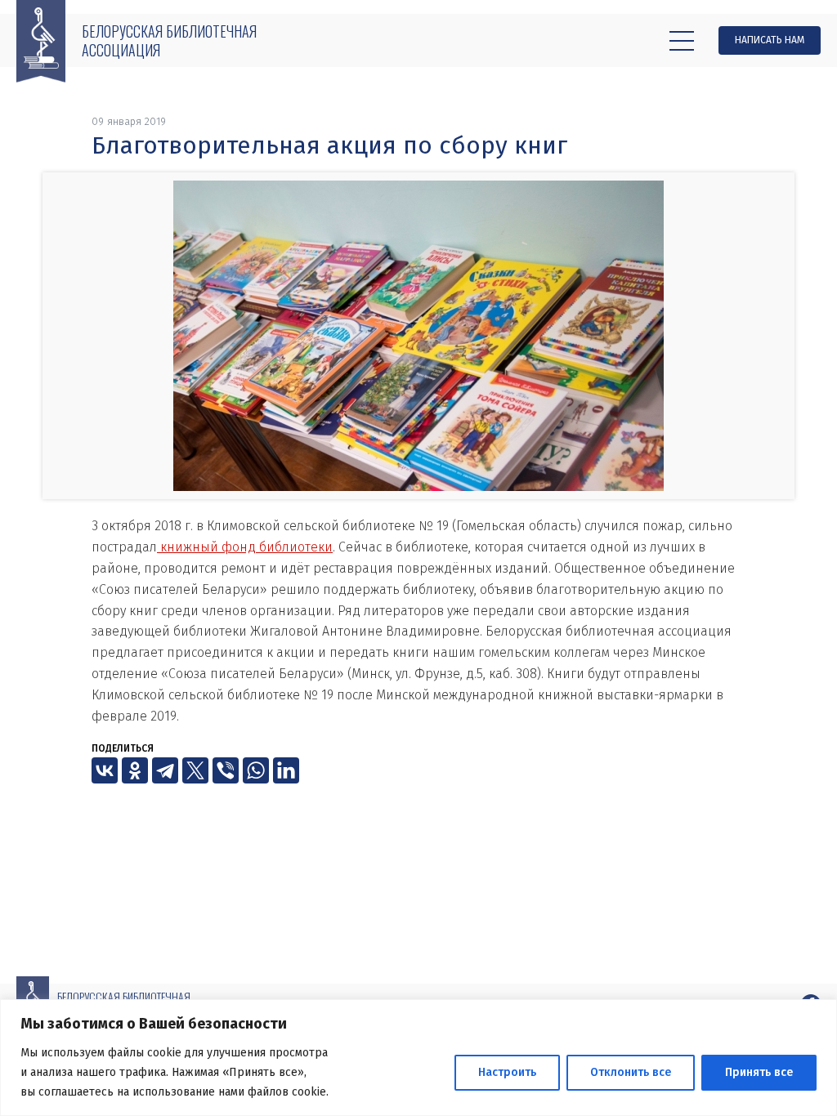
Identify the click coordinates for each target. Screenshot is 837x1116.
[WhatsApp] (256, 770)
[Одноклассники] (135, 770)
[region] (418, 1057)
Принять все (759, 1072)
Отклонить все (630, 1072)
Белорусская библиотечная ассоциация (169, 40)
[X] (195, 770)
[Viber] (226, 770)
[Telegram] (165, 770)
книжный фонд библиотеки (245, 547)
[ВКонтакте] (105, 770)
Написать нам (769, 40)
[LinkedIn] (286, 770)
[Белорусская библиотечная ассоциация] (40, 41)
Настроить (507, 1072)
